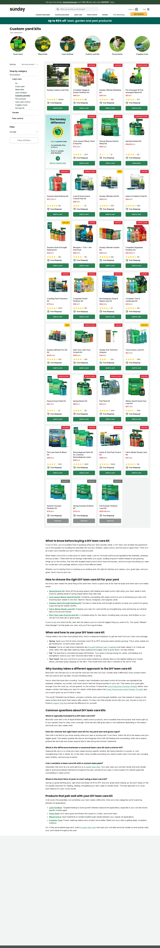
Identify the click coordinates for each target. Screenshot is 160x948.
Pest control (92, 15)
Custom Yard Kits (60, 703)
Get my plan (139, 14)
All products (15, 75)
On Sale (13, 132)
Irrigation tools (21, 105)
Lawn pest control (22, 102)
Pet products (20, 99)
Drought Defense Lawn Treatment (102, 647)
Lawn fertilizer (21, 93)
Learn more (57, 108)
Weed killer (19, 89)
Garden (105, 15)
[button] (80, 2)
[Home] (17, 9)
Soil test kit (19, 108)
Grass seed (19, 86)
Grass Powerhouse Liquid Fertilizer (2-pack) (124, 689)
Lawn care (78, 15)
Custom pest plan (62, 15)
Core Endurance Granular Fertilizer (122, 686)
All (16, 83)
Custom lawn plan (43, 15)
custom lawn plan (92, 767)
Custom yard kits (22, 96)
